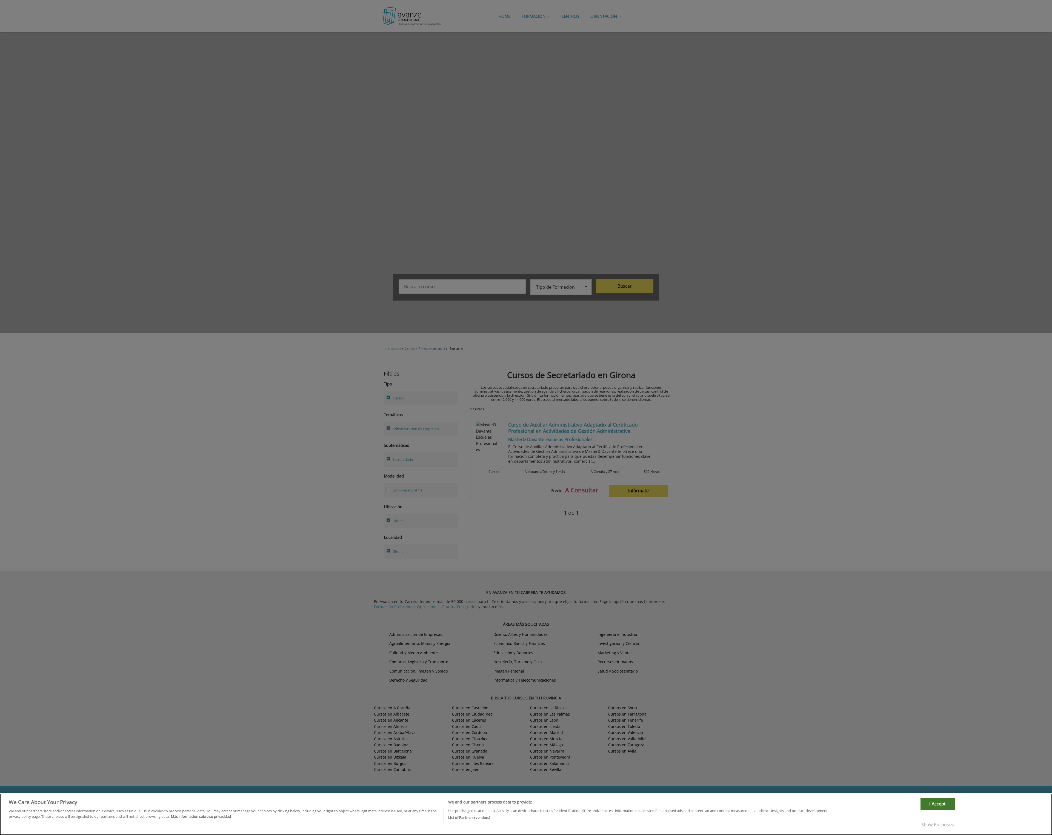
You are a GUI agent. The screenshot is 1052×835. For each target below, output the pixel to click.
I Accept (937, 804)
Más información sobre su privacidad (201, 816)
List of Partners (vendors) (469, 817)
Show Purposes (937, 825)
